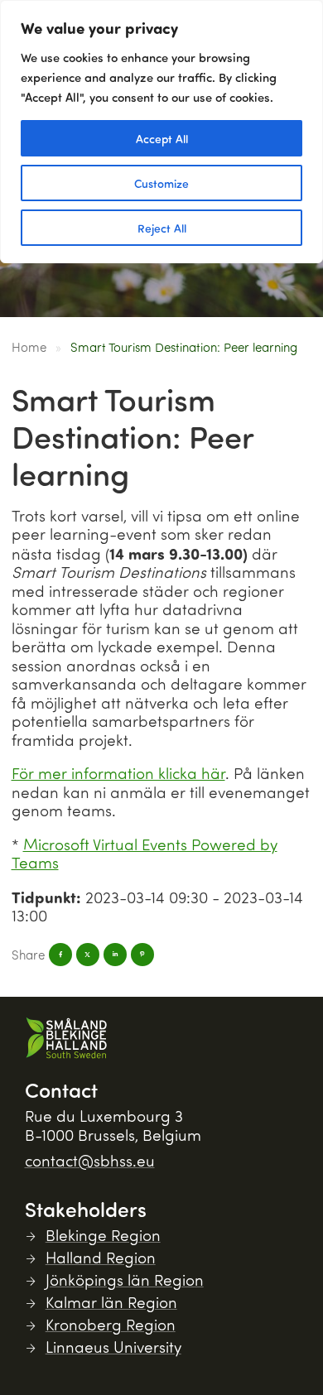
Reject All (161, 227)
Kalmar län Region (111, 1301)
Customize (161, 183)
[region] (161, 131)
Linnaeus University (113, 1346)
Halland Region (101, 1257)
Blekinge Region (103, 1234)
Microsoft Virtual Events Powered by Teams (144, 854)
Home (29, 347)
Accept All (162, 138)
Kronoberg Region (111, 1324)
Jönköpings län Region (125, 1279)
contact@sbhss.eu (90, 1160)
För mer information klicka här (118, 772)
